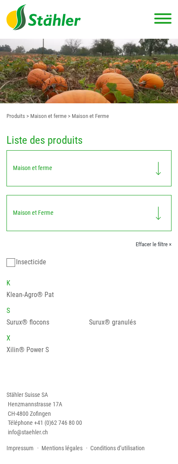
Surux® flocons (27, 322)
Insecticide (31, 262)
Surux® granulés (112, 322)
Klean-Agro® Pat (30, 295)
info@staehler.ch (28, 432)
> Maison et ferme (46, 116)
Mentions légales (62, 448)
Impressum (20, 448)
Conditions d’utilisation (117, 448)
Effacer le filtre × (154, 244)
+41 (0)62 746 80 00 (58, 423)
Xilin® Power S (27, 350)
